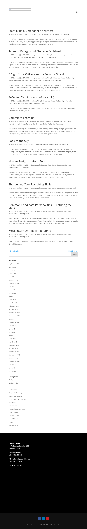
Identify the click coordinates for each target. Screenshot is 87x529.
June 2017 (12, 332)
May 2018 (12, 296)
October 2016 (13, 358)
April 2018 (12, 300)
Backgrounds (35, 55)
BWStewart (15, 34)
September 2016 (14, 361)
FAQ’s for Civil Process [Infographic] (31, 97)
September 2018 (14, 283)
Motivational (21, 124)
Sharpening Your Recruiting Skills (30, 184)
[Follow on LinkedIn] (43, 518)
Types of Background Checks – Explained (35, 51)
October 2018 (13, 280)
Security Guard (44, 80)
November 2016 (14, 355)
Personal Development (30, 80)
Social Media (54, 34)
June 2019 (12, 274)
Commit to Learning (21, 118)
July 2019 (12, 270)
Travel (11, 422)
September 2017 (14, 322)
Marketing (12, 124)
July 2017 (12, 329)
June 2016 (12, 371)
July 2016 (12, 368)
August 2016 (13, 365)
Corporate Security (57, 55)
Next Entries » (73, 251)
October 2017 (13, 319)
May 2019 (12, 277)
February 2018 (14, 306)
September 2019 (14, 264)
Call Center (13, 386)
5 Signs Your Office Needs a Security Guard (36, 74)
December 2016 (14, 352)
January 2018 (13, 309)
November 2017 (14, 316)
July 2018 (12, 290)
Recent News (31, 57)
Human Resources (71, 55)
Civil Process (45, 34)
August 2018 (13, 287)
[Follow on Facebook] (39, 518)
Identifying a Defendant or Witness (31, 31)
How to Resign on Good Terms (28, 161)
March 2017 (13, 342)
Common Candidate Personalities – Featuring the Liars (40, 206)
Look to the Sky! (19, 141)
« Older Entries (14, 251)
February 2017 (14, 345)
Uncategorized (65, 34)
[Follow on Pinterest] (47, 518)
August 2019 (13, 267)
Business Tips (35, 34)
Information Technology (17, 57)
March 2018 (13, 303)
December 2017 (14, 313)
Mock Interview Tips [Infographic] (30, 231)
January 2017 (13, 348)
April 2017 (12, 339)
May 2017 (12, 335)
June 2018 (12, 293)
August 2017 (13, 326)
